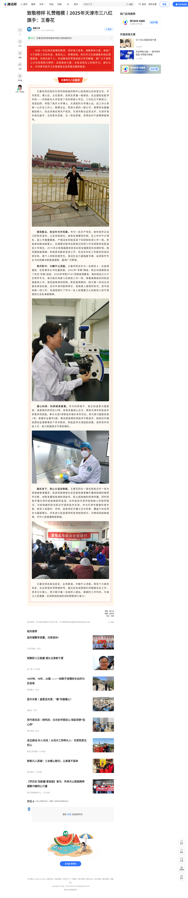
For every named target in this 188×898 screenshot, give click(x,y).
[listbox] (70, 711)
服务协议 (50, 879)
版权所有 (74, 890)
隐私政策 (58, 879)
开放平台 (66, 879)
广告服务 (74, 879)
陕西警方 (30, 690)
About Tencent (40, 879)
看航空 (29, 710)
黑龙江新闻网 (32, 751)
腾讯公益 (89, 879)
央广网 (29, 669)
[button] (154, 22)
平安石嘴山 (31, 649)
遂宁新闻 (30, 731)
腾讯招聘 (81, 879)
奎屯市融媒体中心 (34, 792)
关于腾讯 (30, 879)
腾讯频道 (106, 879)
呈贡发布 (30, 772)
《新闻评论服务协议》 (61, 801)
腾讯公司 (67, 890)
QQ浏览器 (97, 879)
